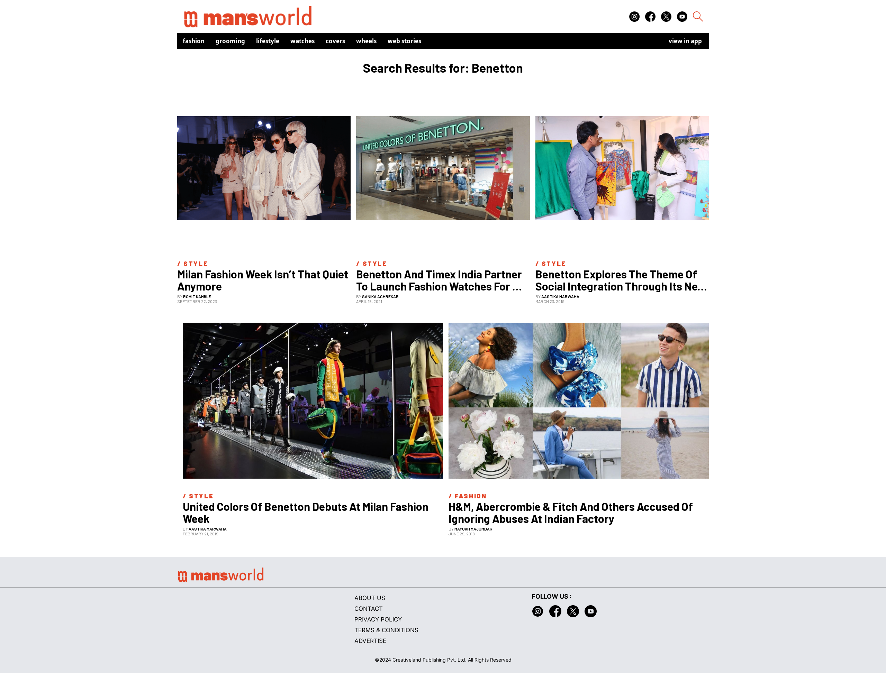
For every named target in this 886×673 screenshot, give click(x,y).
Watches (302, 41)
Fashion (194, 41)
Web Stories (404, 41)
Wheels (366, 41)
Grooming (230, 41)
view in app (685, 41)
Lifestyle (267, 41)
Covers (335, 41)
